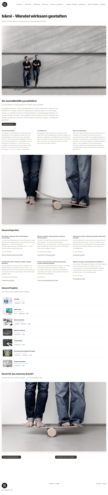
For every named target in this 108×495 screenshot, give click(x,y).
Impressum (51, 483)
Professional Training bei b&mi (46, 255)
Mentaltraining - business (97, 4)
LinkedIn (104, 483)
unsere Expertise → (8, 124)
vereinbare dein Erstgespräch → (66, 457)
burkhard (37, 4)
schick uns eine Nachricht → (11, 457)
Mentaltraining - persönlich (76, 4)
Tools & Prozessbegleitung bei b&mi (47, 280)
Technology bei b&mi (79, 279)
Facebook (98, 483)
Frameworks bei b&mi (8, 280)
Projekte (20, 4)
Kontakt (57, 483)
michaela (45, 4)
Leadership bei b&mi (79, 255)
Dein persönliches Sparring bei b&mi (12, 255)
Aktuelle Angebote (56, 4)
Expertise (28, 4)
